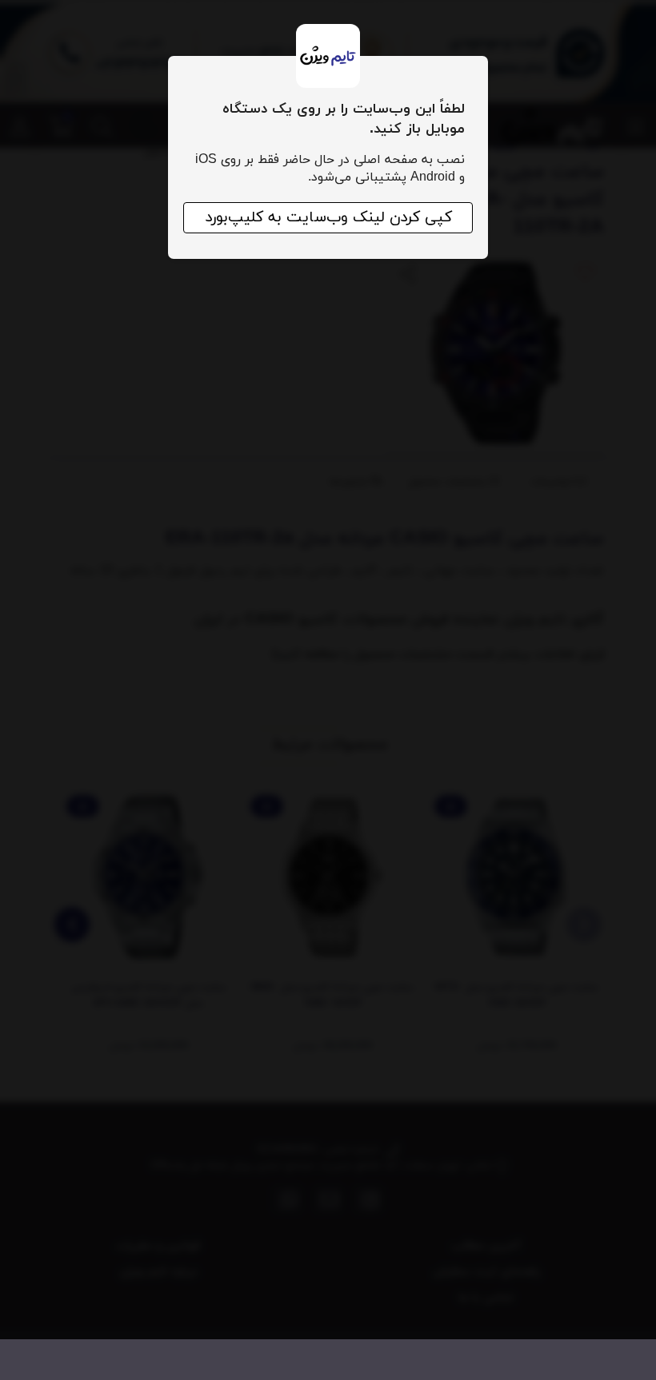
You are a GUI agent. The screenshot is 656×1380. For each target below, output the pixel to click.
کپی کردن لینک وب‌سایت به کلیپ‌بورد (328, 218)
